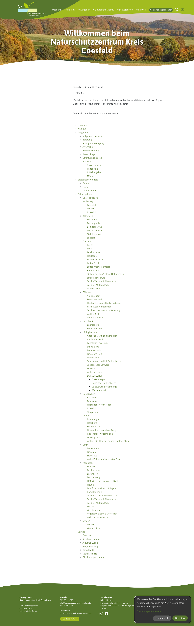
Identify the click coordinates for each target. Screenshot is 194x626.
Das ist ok (180, 618)
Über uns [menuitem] (56, 9)
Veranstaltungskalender (161, 10)
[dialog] (162, 609)
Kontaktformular (66, 606)
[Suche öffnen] (177, 9)
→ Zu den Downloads (69, 619)
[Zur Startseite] (32, 9)
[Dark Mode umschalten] (182, 9)
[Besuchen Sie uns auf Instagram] (101, 613)
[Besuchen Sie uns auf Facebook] (106, 613)
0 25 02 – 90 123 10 (68, 600)
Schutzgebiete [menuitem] (126, 9)
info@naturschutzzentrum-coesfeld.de (75, 603)
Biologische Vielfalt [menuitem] (104, 9)
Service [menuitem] (142, 9)
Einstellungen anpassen (149, 611)
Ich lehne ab (162, 618)
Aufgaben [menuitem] (85, 9)
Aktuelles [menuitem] (70, 9)
